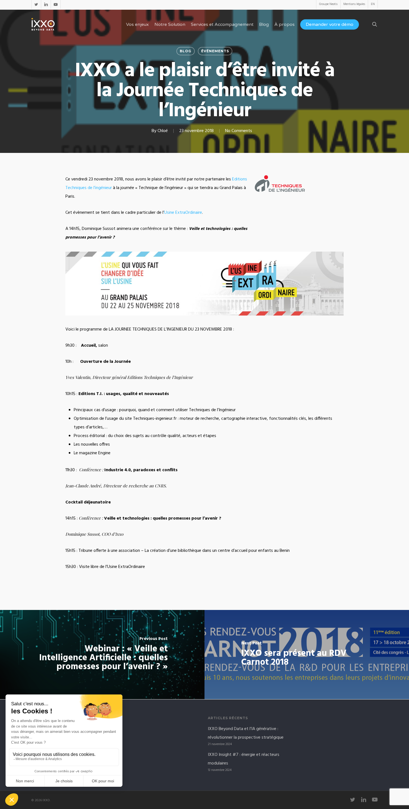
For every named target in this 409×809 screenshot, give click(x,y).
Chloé (162, 131)
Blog (185, 51)
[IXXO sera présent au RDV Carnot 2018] (306, 654)
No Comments (238, 131)
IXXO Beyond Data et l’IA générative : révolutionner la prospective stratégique (246, 733)
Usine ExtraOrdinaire (183, 212)
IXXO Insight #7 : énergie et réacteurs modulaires (243, 759)
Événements (215, 51)
